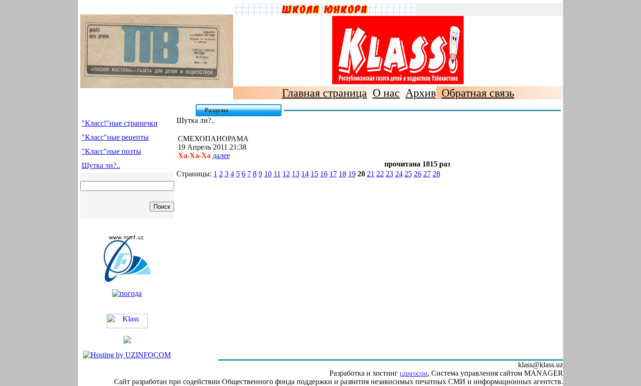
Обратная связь (478, 93)
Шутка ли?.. (101, 165)
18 (342, 174)
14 (305, 174)
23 (389, 174)
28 (436, 174)
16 (324, 174)
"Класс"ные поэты (111, 151)
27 (427, 174)
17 (333, 174)
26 (417, 174)
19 (352, 174)
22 (380, 174)
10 (268, 174)
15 (314, 174)
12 (286, 174)
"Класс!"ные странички (120, 123)
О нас (386, 93)
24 (399, 174)
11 (277, 174)
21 (370, 174)
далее (221, 155)
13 (295, 174)
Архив (420, 93)
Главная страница (324, 93)
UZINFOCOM (413, 374)
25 (408, 174)
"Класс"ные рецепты (115, 137)
